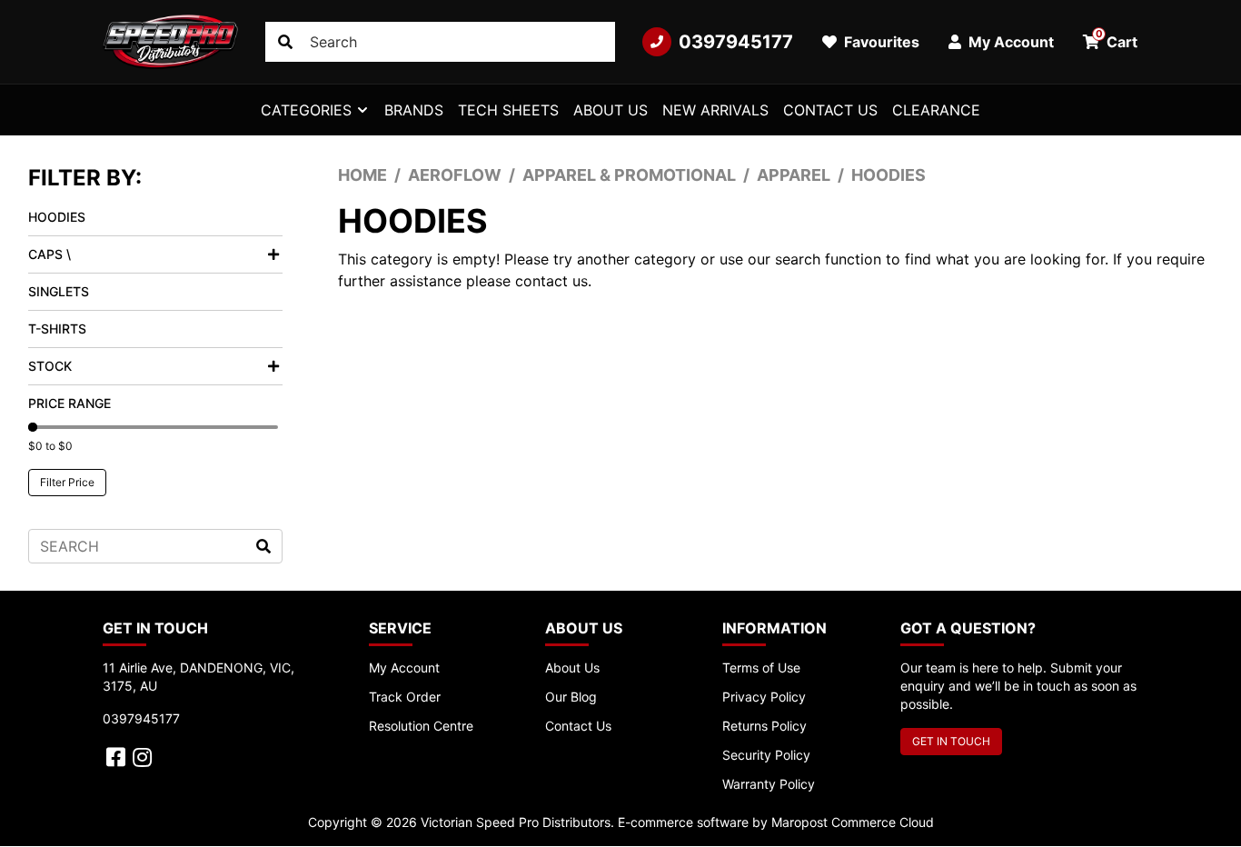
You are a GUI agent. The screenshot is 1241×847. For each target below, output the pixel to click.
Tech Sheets (508, 110)
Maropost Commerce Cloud (852, 822)
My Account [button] (1009, 42)
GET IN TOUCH (951, 741)
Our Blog (571, 696)
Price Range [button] (69, 403)
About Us (610, 110)
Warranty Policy (768, 784)
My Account (404, 667)
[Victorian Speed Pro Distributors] (170, 42)
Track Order (405, 696)
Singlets (58, 291)
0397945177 (736, 42)
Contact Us (830, 110)
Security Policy (766, 754)
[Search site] (285, 42)
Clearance (936, 110)
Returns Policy (764, 725)
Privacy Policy (764, 696)
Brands (413, 110)
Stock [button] (50, 366)
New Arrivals (715, 110)
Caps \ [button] (49, 254)
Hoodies (56, 216)
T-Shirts (57, 328)
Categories (306, 110)
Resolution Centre (421, 725)
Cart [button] (1117, 39)
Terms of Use (761, 667)
